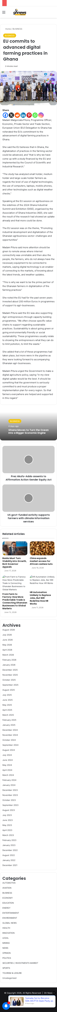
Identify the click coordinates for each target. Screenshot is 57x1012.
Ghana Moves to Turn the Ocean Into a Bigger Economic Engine (28, 431)
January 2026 (8, 665)
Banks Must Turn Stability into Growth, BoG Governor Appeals (14, 562)
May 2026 (7, 645)
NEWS (5, 948)
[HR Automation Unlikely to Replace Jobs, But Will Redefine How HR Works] (42, 582)
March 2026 (8, 655)
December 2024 (10, 730)
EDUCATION (8, 903)
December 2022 (10, 850)
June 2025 (7, 700)
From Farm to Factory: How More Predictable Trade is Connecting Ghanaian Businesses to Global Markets (14, 601)
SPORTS (6, 968)
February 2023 (9, 840)
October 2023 (9, 800)
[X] (11, 115)
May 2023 (7, 825)
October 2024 (9, 740)
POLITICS (6, 958)
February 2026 (9, 660)
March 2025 (8, 715)
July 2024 (7, 755)
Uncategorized (9, 978)
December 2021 (9, 865)
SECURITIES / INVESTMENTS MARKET (20, 963)
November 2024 (10, 735)
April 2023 (7, 830)
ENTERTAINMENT (10, 913)
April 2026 (7, 650)
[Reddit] (17, 115)
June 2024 (7, 760)
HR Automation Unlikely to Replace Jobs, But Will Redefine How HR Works (40, 598)
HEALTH (6, 928)
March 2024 (8, 775)
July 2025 (7, 695)
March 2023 (8, 835)
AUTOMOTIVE (9, 883)
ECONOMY (7, 898)
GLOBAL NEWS (9, 923)
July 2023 (7, 815)
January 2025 (8, 725)
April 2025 (7, 710)
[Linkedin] (23, 115)
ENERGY (6, 908)
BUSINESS (17, 29)
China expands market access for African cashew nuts (41, 561)
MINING (6, 943)
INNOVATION (8, 933)
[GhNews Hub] (20, 12)
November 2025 (10, 675)
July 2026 (7, 635)
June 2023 (7, 820)
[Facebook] (5, 115)
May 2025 (7, 705)
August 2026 (8, 630)
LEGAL (5, 938)
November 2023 (10, 795)
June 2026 (7, 640)
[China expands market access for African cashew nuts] (42, 548)
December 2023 (10, 790)
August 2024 (8, 750)
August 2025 (8, 690)
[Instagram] (41, 115)
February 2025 (9, 720)
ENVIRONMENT (9, 918)
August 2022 (8, 855)
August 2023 (8, 810)
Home (8, 29)
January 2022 (8, 860)
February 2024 (9, 780)
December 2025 (10, 670)
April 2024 (7, 770)
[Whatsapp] (35, 115)
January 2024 (8, 785)
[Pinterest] (29, 115)
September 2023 (10, 805)
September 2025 (10, 685)
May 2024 (7, 765)
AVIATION (6, 888)
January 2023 (8, 845)
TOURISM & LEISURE (12, 973)
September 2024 (10, 745)
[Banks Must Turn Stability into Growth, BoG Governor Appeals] (14, 548)
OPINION (6, 953)
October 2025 (9, 680)
